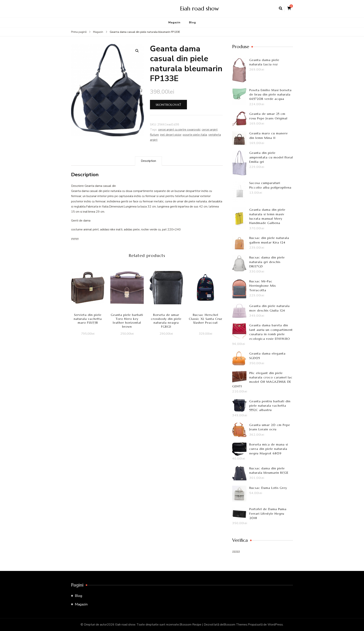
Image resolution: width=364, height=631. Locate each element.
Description (148, 161)
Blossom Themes (235, 624)
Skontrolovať (168, 104)
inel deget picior (170, 135)
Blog (192, 22)
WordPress (275, 624)
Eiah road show (199, 8)
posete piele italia (195, 135)
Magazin (174, 22)
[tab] (148, 161)
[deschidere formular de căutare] (280, 8)
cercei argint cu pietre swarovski (179, 130)
